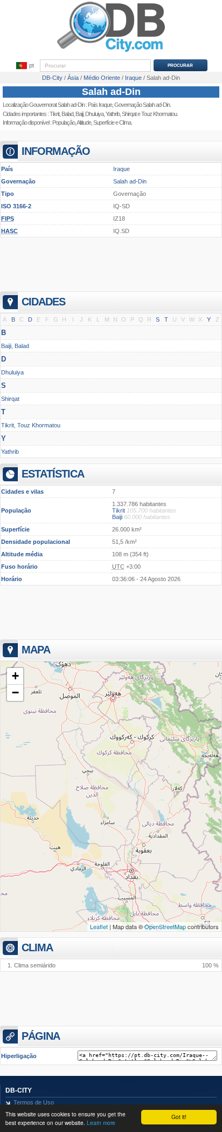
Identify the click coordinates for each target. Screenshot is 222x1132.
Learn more (101, 1123)
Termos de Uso (33, 1102)
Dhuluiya (94, 114)
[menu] (24, 66)
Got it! (178, 1117)
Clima (125, 122)
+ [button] (15, 676)
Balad (67, 114)
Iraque (121, 169)
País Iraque (100, 104)
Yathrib (113, 114)
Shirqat (129, 114)
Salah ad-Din (111, 91)
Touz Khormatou (38, 425)
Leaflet (99, 926)
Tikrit (54, 114)
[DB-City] (111, 52)
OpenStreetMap (165, 926)
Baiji (79, 114)
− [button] (15, 692)
